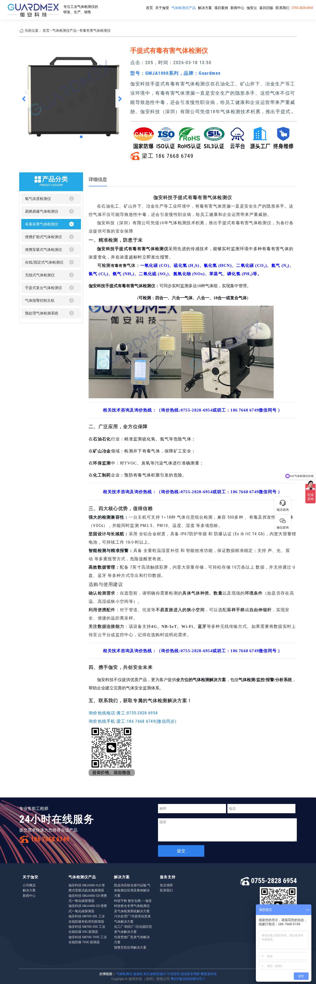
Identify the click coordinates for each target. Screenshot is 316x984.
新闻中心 (237, 8)
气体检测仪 (124, 974)
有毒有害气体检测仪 (95, 30)
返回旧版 (266, 8)
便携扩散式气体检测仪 (43, 237)
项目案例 (221, 8)
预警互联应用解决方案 (130, 947)
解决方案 (205, 8)
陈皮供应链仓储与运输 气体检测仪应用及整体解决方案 (132, 890)
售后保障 (166, 885)
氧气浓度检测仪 (38, 198)
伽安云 (252, 8)
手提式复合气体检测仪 (43, 288)
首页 (149, 8)
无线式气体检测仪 (40, 275)
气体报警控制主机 (40, 300)
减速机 (138, 974)
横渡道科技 (209, 974)
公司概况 (29, 885)
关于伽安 (162, 8)
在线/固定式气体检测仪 (44, 262)
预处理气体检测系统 (41, 313)
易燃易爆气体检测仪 (41, 211)
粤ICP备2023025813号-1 (188, 979)
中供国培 (173, 974)
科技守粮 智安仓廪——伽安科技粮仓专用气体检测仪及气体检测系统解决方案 (133, 906)
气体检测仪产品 (183, 8)
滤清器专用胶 (190, 974)
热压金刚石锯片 (154, 974)
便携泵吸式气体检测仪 (43, 249)
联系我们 (282, 8)
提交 (181, 850)
